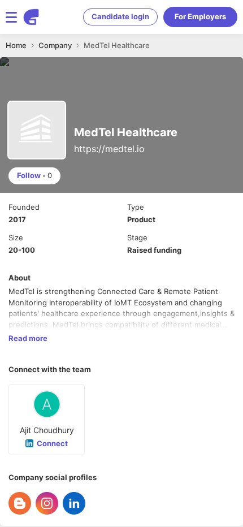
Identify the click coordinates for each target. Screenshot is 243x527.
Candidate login (120, 16)
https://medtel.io (109, 148)
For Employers (200, 16)
